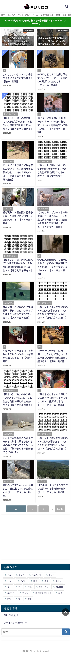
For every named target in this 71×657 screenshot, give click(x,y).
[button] (5, 37)
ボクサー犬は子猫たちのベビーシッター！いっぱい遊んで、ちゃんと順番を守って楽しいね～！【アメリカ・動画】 (52, 125)
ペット (10, 581)
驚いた (51, 575)
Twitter (23, 581)
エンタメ (11, 15)
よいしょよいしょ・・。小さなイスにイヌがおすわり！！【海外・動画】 (18, 78)
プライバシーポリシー (15, 623)
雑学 (3, 15)
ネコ (46, 581)
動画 (60, 593)
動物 (58, 15)
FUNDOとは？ (11, 615)
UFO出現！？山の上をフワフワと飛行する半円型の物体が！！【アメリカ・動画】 (52, 488)
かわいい (11, 593)
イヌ (9, 587)
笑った (25, 593)
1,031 (60, 508)
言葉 (9, 575)
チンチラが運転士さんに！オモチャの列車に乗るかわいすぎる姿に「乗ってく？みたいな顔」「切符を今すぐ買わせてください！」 (18, 445)
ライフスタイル (47, 15)
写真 (30, 587)
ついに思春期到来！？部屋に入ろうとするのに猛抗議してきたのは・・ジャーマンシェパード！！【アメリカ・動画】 (52, 267)
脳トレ (58, 581)
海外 (35, 581)
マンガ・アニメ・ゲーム (28, 15)
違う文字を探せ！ (43, 593)
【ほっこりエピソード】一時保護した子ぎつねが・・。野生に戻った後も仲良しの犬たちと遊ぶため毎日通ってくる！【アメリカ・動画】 (52, 219)
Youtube (59, 587)
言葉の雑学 (36, 575)
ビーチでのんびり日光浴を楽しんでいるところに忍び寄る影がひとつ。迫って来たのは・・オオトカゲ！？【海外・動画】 (18, 172)
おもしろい (44, 587)
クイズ (21, 575)
